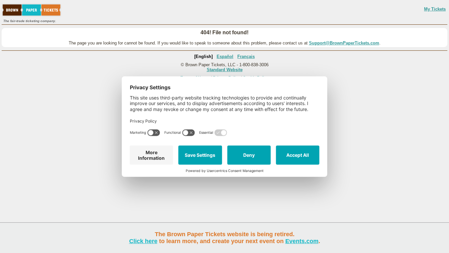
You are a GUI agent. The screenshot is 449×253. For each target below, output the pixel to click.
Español (225, 56)
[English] (203, 56)
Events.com (302, 241)
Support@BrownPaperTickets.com (344, 43)
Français (246, 56)
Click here (143, 241)
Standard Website (225, 69)
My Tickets (435, 9)
